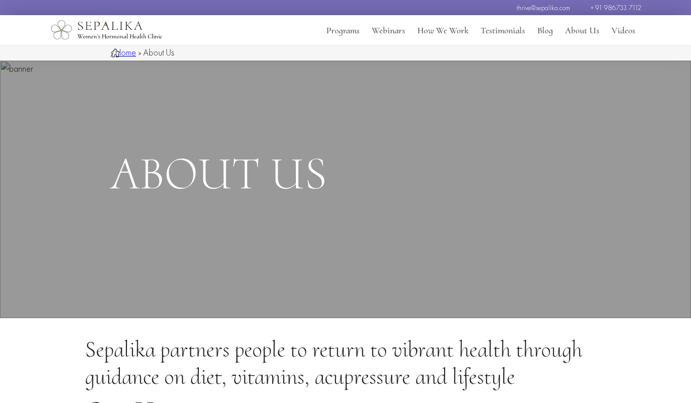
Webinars (388, 30)
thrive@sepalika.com (543, 7)
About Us (582, 30)
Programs (343, 30)
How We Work (442, 30)
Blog (545, 30)
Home (125, 52)
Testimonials (503, 30)
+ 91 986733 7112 (615, 7)
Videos (623, 30)
